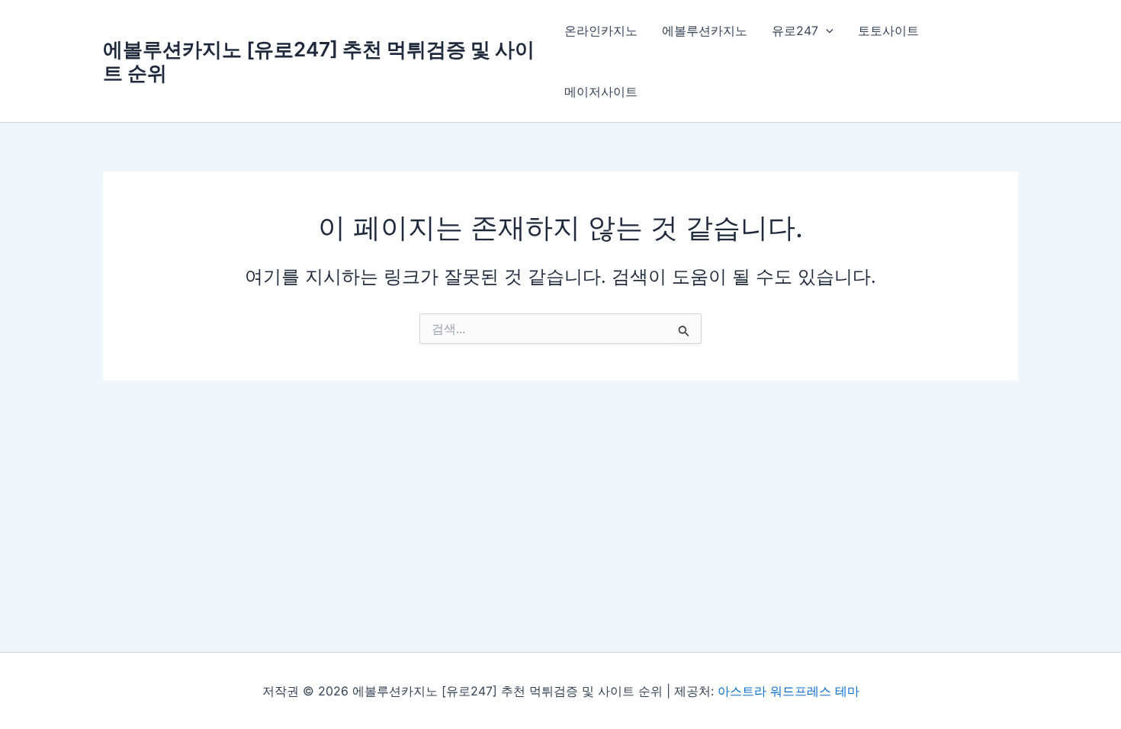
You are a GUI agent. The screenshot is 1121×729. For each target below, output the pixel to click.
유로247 (795, 30)
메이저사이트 (601, 91)
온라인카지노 (601, 30)
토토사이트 (888, 30)
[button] (826, 30)
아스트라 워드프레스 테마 (788, 690)
